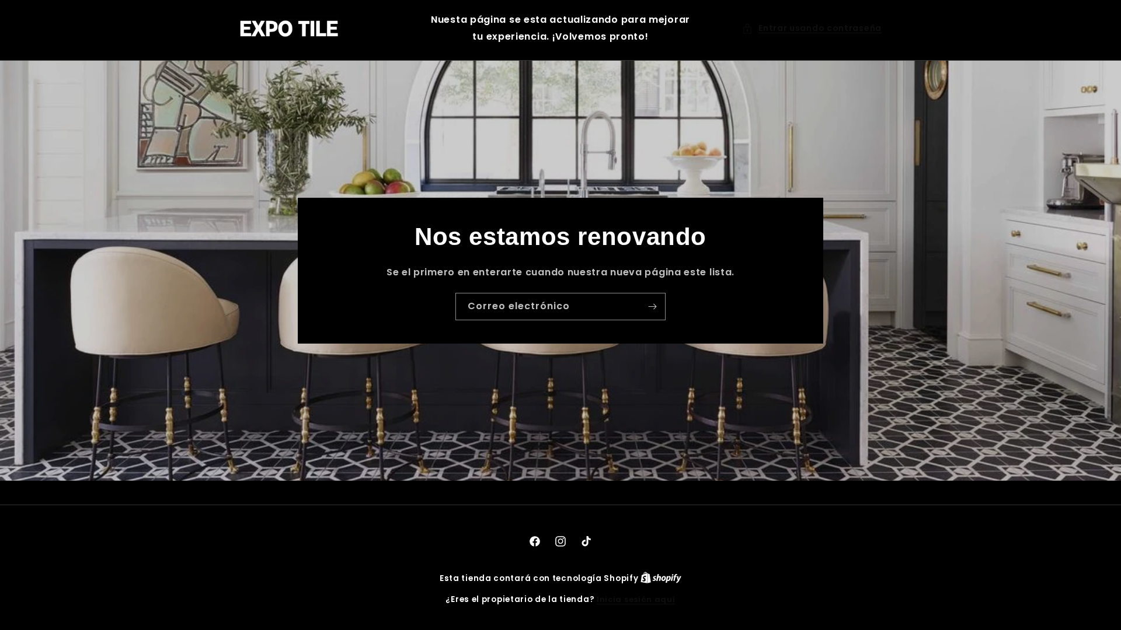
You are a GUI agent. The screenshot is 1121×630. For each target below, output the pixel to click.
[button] (812, 28)
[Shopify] (660, 578)
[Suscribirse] (652, 306)
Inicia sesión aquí (636, 599)
